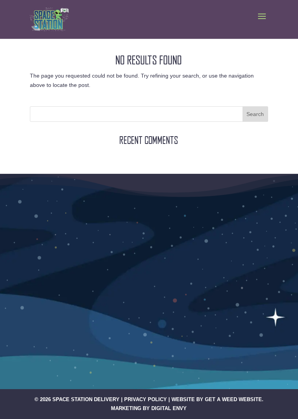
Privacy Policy (145, 399)
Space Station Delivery (86, 399)
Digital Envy (169, 408)
